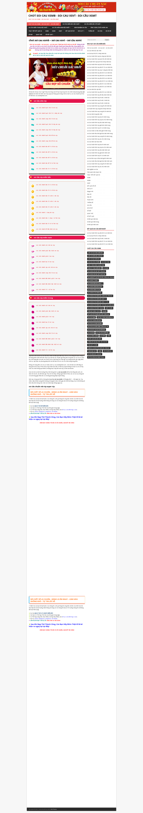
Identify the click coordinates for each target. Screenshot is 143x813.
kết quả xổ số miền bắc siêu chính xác (98, 314)
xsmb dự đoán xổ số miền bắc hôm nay (99, 348)
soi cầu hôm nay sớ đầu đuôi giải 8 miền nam (99, 158)
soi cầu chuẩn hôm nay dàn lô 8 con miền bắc (99, 92)
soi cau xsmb (91, 317)
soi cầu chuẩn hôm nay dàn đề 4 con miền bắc (99, 73)
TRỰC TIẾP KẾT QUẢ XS (35, 31)
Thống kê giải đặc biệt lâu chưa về (97, 342)
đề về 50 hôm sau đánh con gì (96, 357)
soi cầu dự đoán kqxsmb (95, 323)
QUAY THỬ (39, 34)
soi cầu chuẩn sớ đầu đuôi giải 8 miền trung (99, 130)
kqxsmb (104, 311)
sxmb (108, 335)
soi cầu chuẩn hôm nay (94, 320)
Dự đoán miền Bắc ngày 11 (95, 283)
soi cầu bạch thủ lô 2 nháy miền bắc (96, 53)
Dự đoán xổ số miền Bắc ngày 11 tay (98, 302)
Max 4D (89, 197)
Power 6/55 (90, 200)
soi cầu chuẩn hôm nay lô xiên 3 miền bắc (98, 100)
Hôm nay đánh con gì (94, 311)
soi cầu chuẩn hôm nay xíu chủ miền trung (98, 139)
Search (107, 39)
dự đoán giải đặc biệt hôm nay (96, 271)
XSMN (53, 31)
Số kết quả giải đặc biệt (94, 339)
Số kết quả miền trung (93, 222)
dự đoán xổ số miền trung (95, 308)
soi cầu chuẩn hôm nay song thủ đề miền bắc (99, 106)
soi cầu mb (91, 332)
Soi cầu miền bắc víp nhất (92, 24)
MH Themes (54, 809)
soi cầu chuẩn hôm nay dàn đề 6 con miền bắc (99, 75)
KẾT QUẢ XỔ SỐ (69, 31)
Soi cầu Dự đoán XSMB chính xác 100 (98, 326)
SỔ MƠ (31, 34)
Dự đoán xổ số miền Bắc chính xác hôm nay (100, 296)
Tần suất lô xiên (92, 345)
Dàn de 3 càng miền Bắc (94, 268)
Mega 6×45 (90, 191)
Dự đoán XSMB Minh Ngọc (95, 286)
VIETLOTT (81, 31)
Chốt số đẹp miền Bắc (94, 259)
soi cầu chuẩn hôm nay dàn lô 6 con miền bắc (99, 86)
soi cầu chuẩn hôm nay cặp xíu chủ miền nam (99, 147)
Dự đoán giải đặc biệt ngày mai (96, 274)
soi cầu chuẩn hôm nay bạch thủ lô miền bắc (99, 64)
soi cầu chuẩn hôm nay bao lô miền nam (98, 144)
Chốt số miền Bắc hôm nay (95, 256)
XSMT (60, 31)
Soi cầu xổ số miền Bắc (102, 332)
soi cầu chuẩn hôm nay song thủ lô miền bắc (99, 111)
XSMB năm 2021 (92, 351)
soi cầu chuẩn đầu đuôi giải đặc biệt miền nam (99, 161)
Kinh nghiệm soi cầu (80, 27)
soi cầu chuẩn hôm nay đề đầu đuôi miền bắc (99, 95)
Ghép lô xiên (108, 308)
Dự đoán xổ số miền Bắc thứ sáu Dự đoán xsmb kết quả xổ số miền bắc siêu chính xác (112, 305)
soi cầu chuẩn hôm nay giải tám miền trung (98, 125)
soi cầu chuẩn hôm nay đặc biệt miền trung (98, 122)
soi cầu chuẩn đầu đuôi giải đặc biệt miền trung (100, 133)
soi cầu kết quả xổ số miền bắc (96, 329)
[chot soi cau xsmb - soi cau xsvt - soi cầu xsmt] (71, 11)
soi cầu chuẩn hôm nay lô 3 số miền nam (98, 155)
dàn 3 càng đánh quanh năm (96, 265)
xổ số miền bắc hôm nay (94, 354)
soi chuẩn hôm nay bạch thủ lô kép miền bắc (99, 61)
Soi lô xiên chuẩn (93, 335)
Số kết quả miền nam (92, 224)
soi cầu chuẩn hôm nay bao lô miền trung (98, 117)
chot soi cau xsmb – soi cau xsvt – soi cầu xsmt (43, 24)
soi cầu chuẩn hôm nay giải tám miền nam (98, 153)
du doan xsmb (105, 262)
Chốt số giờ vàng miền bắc (95, 252)
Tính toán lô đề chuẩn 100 (99, 27)
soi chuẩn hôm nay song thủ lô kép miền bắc (99, 108)
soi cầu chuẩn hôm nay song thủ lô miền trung (99, 136)
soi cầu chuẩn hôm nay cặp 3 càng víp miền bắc (100, 70)
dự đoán (105, 268)
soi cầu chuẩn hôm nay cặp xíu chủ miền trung (99, 119)
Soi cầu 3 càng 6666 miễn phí (105, 317)
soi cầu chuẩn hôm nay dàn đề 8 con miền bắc (99, 78)
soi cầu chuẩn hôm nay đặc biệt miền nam (98, 150)
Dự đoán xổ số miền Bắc (94, 292)
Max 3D (89, 194)
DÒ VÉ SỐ (108, 31)
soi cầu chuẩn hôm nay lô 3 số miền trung (98, 128)
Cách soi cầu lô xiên (93, 262)
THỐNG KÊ (91, 31)
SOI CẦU (100, 31)
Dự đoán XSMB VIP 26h (94, 289)
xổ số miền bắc (108, 351)
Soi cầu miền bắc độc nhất (71, 24)
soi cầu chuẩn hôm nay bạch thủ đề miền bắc (99, 59)
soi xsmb (102, 335)
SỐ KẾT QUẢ (49, 34)
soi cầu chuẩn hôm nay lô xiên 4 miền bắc (98, 103)
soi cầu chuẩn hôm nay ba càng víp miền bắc (99, 56)
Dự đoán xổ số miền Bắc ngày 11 (97, 299)
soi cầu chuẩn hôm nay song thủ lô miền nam (99, 164)
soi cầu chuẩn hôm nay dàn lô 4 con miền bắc (99, 84)
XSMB (47, 31)
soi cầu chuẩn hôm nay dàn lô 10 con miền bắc (99, 67)
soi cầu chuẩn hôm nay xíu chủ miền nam (98, 166)
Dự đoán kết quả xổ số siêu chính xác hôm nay (101, 277)
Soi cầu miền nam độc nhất (61, 27)
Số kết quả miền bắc (92, 219)
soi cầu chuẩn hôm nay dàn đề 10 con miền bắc (100, 81)
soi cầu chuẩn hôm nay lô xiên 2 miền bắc (98, 97)
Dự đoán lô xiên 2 (93, 280)
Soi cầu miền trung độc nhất (38, 27)
